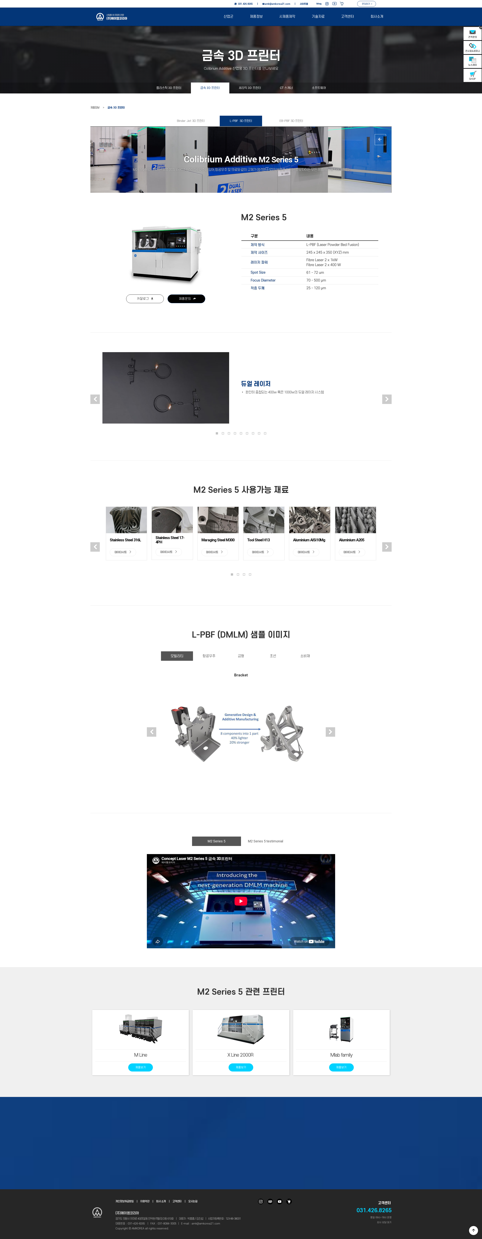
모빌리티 (177, 656)
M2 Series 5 (216, 841)
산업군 (228, 17)
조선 (273, 656)
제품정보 (256, 17)
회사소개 (377, 17)
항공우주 (209, 656)
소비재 (305, 656)
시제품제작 (287, 17)
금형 (241, 656)
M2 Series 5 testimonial (265, 841)
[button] (95, 399)
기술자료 (318, 17)
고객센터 (347, 17)
